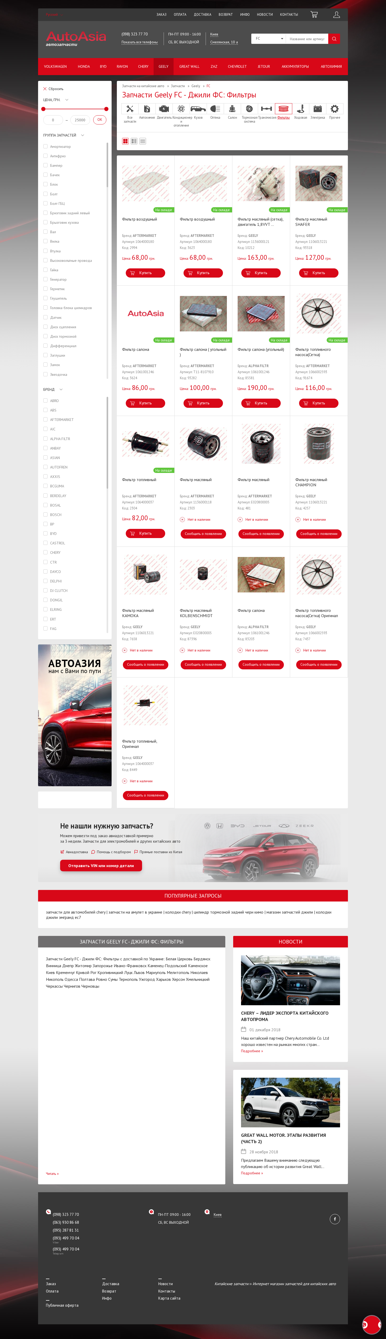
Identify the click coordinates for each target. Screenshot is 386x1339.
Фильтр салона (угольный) (261, 349)
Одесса (71, 979)
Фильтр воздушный (139, 219)
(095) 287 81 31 (66, 1230)
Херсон (178, 979)
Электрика (317, 117)
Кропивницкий (110, 972)
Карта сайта (169, 1298)
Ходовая (300, 117)
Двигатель (164, 117)
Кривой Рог (86, 972)
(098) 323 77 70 (135, 34)
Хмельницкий (198, 979)
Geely (163, 66)
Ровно (101, 979)
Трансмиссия (266, 117)
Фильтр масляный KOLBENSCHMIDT (196, 613)
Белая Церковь (179, 958)
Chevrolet (237, 66)
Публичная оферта (62, 1305)
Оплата (180, 14)
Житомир (83, 965)
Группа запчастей (59, 135)
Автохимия (331, 66)
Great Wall (189, 66)
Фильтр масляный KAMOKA (138, 613)
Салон (232, 117)
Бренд (49, 389)
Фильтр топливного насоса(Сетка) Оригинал (316, 613)
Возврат (226, 14)
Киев (50, 972)
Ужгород (147, 979)
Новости (265, 14)
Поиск (334, 39)
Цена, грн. (51, 99)
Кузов (198, 117)
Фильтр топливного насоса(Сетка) (313, 352)
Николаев (199, 972)
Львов (139, 972)
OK (99, 119)
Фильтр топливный (139, 479)
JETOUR (264, 66)
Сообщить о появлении (203, 533)
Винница (53, 965)
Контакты (289, 14)
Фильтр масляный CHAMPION (311, 482)
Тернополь (128, 979)
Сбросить (56, 88)
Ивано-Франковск (130, 965)
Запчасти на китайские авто (143, 86)
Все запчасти (130, 119)
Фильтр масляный (196, 479)
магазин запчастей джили (290, 912)
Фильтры (283, 117)
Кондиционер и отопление (181, 121)
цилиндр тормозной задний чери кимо (228, 912)
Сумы (113, 979)
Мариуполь (156, 972)
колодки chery (178, 912)
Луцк (128, 972)
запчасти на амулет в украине (135, 912)
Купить (145, 272)
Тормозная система (250, 119)
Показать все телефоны (140, 42)
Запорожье (103, 965)
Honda (84, 66)
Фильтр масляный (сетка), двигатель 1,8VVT (260, 221)
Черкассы (54, 986)
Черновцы (90, 986)
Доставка (202, 14)
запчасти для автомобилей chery (75, 912)
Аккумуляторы (295, 66)
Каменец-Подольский (167, 965)
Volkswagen (55, 66)
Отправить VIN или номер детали (101, 865)
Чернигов (72, 986)
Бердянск (202, 958)
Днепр (68, 965)
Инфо (245, 14)
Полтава (87, 979)
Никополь (55, 979)
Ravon (122, 66)
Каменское (198, 965)
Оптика (215, 117)
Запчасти (178, 86)
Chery (143, 66)
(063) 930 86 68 (66, 1222)
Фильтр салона (135, 349)
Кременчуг (65, 972)
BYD (103, 66)
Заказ (161, 14)
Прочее (334, 117)
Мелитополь (178, 972)
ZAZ (214, 66)
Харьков (163, 979)
